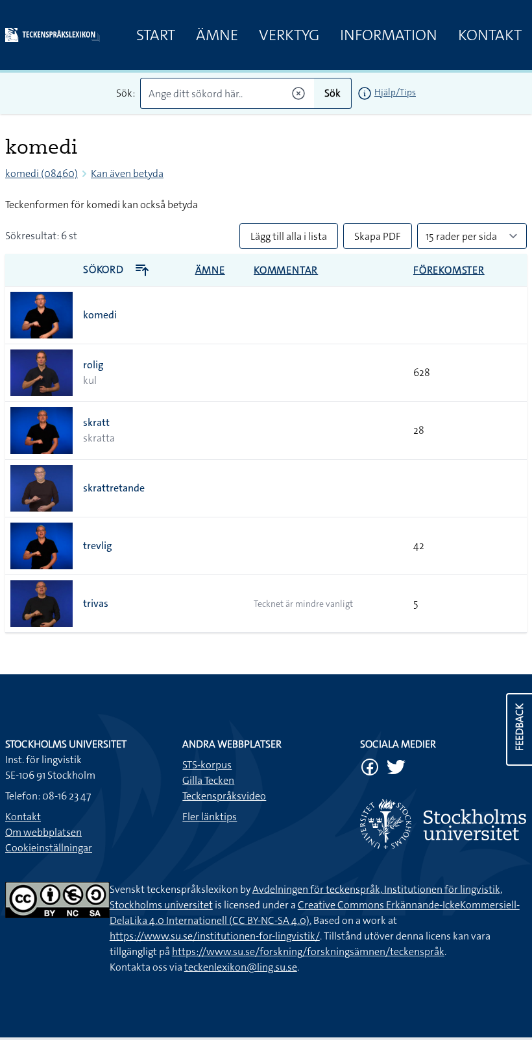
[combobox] (227, 93)
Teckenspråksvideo (224, 796)
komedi (100, 315)
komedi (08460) (41, 173)
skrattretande (114, 488)
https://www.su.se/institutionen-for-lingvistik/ (215, 936)
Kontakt (490, 35)
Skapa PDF (377, 236)
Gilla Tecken (208, 780)
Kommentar (286, 270)
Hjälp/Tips (395, 92)
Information (388, 35)
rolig (93, 365)
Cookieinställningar (48, 848)
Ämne (217, 35)
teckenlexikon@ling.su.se (240, 967)
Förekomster (449, 270)
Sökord (105, 269)
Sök (332, 93)
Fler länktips (209, 816)
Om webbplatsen (43, 832)
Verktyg (289, 35)
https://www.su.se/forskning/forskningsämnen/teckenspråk (308, 951)
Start (155, 35)
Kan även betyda (127, 173)
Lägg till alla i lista (288, 236)
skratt (96, 422)
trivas (95, 603)
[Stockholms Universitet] (443, 824)
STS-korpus (207, 765)
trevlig (97, 545)
